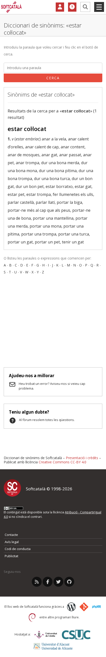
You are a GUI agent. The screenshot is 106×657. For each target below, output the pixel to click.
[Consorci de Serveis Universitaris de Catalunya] (76, 634)
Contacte (11, 534)
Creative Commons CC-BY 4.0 (62, 462)
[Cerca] (85, 7)
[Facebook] (48, 582)
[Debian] (32, 617)
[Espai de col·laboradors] (60, 7)
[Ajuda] (72, 7)
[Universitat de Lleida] (46, 634)
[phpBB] (96, 606)
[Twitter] (58, 582)
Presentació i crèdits (82, 457)
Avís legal (12, 542)
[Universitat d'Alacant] (53, 646)
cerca (53, 78)
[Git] (84, 607)
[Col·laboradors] (60, 7)
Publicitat (11, 556)
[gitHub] (69, 582)
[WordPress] (71, 607)
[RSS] (37, 582)
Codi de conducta (18, 549)
